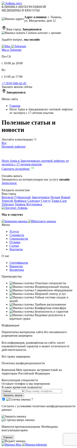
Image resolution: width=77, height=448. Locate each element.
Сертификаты (18, 262)
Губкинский (22, 197)
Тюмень (20, 204)
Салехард (33, 200)
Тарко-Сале (59, 200)
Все (4, 143)
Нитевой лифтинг (14, 146)
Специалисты (18, 238)
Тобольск (8, 204)
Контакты (16, 249)
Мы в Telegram (11, 49)
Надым (55, 197)
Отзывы (14, 242)
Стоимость (16, 235)
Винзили (8, 197)
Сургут (46, 200)
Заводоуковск (41, 197)
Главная (14, 105)
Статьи (14, 245)
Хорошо (7, 437)
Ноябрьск (20, 200)
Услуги (14, 231)
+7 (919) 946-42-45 (14, 83)
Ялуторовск (34, 204)
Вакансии (16, 266)
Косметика (16, 269)
